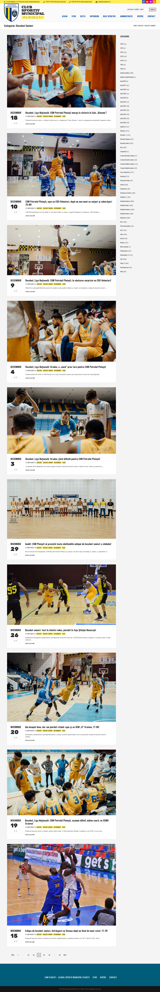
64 (60, 955)
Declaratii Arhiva (125, 180)
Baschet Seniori (150, 25)
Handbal (122, 197)
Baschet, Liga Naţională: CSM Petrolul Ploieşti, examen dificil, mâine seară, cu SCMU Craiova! (67, 822)
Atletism (122, 131)
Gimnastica (123, 189)
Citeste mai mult (30, 124)
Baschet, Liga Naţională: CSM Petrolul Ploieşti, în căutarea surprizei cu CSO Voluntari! (68, 280)
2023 (121, 56)
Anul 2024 (123, 114)
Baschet (141, 25)
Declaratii (123, 176)
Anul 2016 (123, 81)
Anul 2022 (123, 106)
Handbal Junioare (125, 201)
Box (121, 147)
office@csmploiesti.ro (105, 2)
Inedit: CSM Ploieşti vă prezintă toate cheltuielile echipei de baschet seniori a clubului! (68, 544)
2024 (121, 60)
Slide (63, 116)
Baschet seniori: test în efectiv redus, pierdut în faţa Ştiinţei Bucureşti (60, 630)
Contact (113, 977)
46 (49, 955)
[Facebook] (144, 1)
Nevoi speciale (124, 246)
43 (33, 955)
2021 (121, 48)
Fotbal (122, 184)
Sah (121, 259)
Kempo (122, 242)
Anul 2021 (123, 102)
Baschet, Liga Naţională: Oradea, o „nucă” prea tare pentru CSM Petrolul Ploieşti (65, 367)
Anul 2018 (123, 89)
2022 (121, 52)
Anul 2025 (123, 118)
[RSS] (154, 1)
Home (135, 25)
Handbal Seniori (124, 213)
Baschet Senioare (125, 139)
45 (44, 955)
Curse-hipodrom (125, 172)
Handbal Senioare (125, 209)
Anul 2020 (123, 97)
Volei (121, 271)
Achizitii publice (124, 73)
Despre (103, 977)
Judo (121, 234)
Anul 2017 (123, 85)
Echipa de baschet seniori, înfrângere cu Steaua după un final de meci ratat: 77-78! (66, 930)
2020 (121, 44)
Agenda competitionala (126, 77)
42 (28, 955)
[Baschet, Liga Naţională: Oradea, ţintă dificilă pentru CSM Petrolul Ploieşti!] (61, 420)
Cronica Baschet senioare (127, 155)
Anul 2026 (123, 122)
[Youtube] (147, 1)
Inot (121, 230)
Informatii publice (125, 226)
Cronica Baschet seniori (127, 160)
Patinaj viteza (124, 251)
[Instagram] (150, 1)
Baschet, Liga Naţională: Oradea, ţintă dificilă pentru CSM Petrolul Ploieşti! (62, 459)
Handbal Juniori (124, 205)
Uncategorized (124, 267)
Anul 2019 (123, 93)
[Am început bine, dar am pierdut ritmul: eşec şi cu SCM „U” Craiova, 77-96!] (61, 687)
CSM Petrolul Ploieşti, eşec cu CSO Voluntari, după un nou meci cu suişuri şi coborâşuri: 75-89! (68, 203)
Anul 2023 (123, 110)
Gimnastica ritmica (125, 193)
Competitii (123, 151)
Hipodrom (123, 217)
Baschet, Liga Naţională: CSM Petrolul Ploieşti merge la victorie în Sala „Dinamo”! (66, 112)
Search (152, 9)
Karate (122, 238)
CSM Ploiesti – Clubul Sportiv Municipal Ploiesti (67, 977)
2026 (121, 69)
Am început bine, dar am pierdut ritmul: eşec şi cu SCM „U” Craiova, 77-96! (62, 727)
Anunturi (122, 126)
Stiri (95, 977)
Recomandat (57, 116)
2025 (121, 64)
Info (121, 222)
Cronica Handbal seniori (127, 168)
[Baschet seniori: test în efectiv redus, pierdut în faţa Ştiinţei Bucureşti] (61, 594)
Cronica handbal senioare (127, 164)
